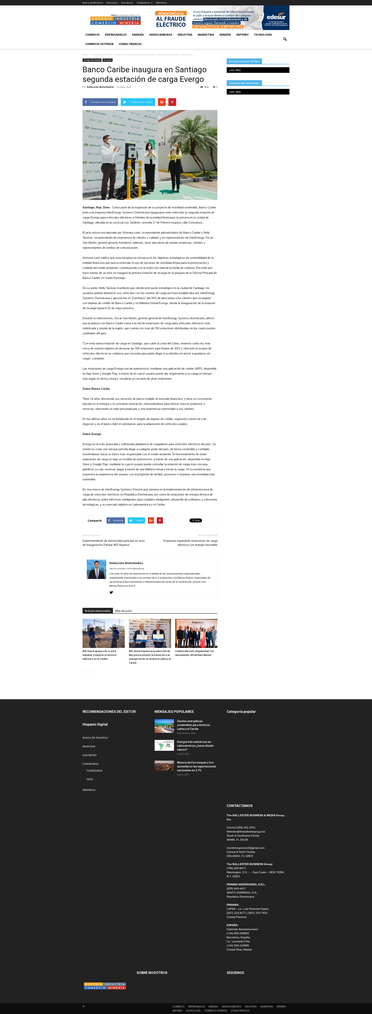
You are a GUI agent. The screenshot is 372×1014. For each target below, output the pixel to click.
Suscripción (127, 2)
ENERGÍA (138, 34)
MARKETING (206, 34)
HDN (90, 779)
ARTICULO (233, 783)
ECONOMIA (234, 792)
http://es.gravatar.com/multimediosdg (126, 568)
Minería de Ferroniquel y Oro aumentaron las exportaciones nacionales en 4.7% (196, 766)
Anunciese (112, 2)
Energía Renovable (92, 60)
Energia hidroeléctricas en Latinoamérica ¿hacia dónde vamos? (195, 745)
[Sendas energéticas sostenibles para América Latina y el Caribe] (164, 726)
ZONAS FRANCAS (130, 44)
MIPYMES (242, 34)
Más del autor (123, 610)
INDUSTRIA (185, 34)
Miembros (161, 2)
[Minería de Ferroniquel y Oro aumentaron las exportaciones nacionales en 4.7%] (164, 766)
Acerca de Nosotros (93, 2)
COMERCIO (92, 34)
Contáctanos (143, 2)
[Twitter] (112, 592)
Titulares (107, 60)
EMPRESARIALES (116, 34)
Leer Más (235, 70)
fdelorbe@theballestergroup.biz (246, 831)
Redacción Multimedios (100, 86)
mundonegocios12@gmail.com (246, 847)
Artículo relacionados (98, 610)
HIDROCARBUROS (160, 34)
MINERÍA (225, 34)
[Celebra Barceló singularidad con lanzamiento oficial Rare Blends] (196, 633)
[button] (284, 39)
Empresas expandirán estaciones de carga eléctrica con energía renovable (190, 543)
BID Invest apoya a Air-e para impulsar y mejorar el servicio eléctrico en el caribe (99, 655)
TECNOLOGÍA (263, 34)
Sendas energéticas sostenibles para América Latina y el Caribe (193, 725)
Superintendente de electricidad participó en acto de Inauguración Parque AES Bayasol (114, 543)
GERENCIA (233, 748)
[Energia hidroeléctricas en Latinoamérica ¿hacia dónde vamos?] (164, 745)
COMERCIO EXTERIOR (99, 44)
